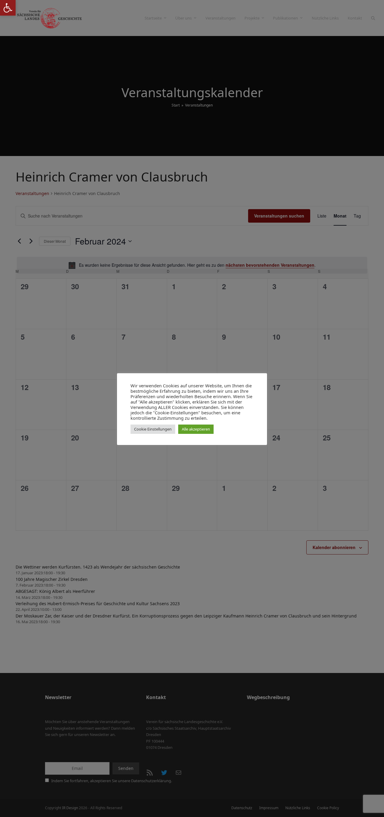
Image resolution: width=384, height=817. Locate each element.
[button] (8, 8)
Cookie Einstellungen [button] (153, 429)
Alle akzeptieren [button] (196, 429)
